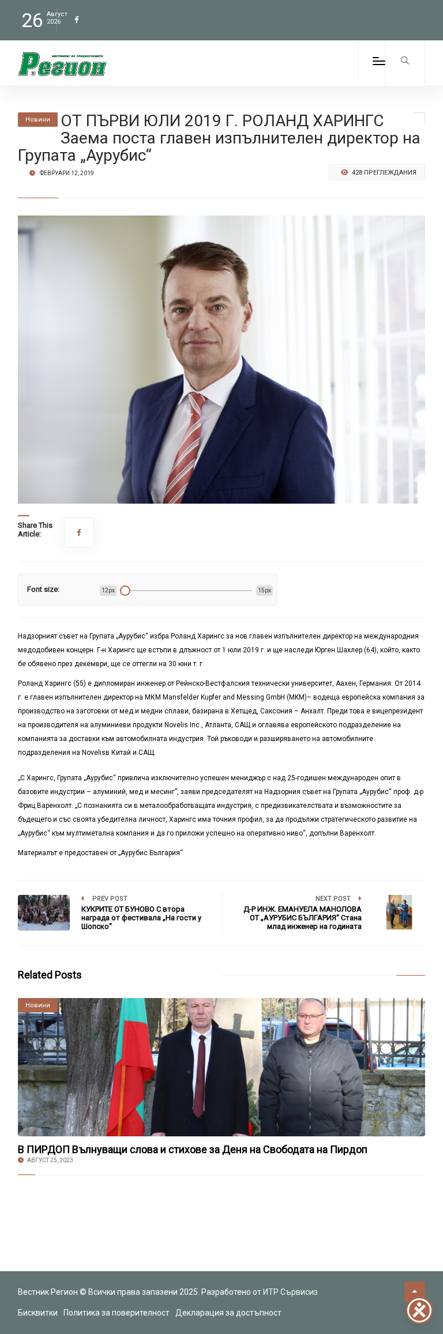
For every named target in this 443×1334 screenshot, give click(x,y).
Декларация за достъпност (228, 1312)
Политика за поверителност (116, 1312)
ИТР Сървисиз (290, 1292)
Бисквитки (38, 1312)
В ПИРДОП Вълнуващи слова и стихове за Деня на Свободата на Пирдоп (192, 1149)
